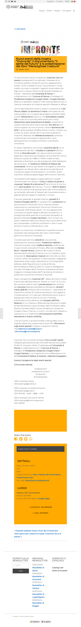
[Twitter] (20, 439)
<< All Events (19, 29)
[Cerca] (73, 10)
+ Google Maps (43, 499)
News (35, 474)
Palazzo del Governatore (49, 474)
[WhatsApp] (30, 439)
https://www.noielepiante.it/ (37, 480)
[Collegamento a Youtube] (12, 1)
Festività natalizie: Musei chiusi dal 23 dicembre (36, 531)
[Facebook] (16, 439)
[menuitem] (50, 1)
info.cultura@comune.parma (27, 331)
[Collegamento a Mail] (15, 1)
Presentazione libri (25, 477)
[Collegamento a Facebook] (6, 1)
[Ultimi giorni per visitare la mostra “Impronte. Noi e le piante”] (79, 313)
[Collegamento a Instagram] (9, 1)
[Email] (25, 439)
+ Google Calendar (40, 507)
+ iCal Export (40, 513)
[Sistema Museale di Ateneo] (20, 12)
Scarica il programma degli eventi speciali (32, 360)
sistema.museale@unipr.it (29, 329)
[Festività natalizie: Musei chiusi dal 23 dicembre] (1, 313)
